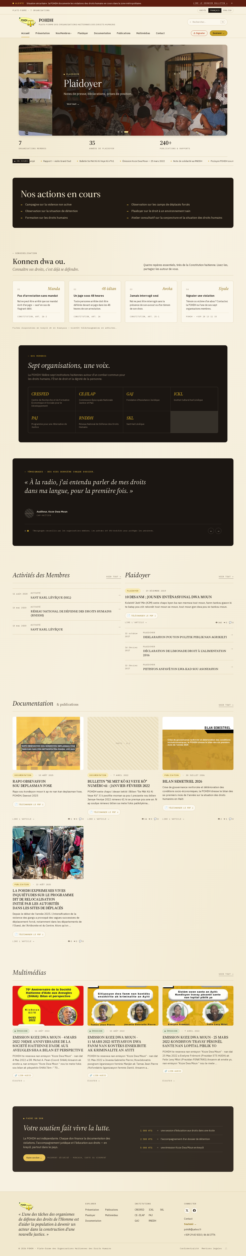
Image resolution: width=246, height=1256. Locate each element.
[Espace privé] (226, 1248)
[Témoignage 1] (25, 531)
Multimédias (143, 33)
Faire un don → (34, 1157)
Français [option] (215, 10)
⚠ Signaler (199, 33)
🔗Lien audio (23, 1075)
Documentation (102, 33)
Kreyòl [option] (203, 10)
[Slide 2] (124, 132)
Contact (160, 33)
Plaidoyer (83, 33)
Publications (123, 33)
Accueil (25, 33)
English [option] (227, 10)
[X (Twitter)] (187, 1211)
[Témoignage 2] (28, 531)
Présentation (42, 33)
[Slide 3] (127, 132)
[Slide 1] (120, 132)
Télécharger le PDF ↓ (141, 615)
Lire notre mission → (44, 126)
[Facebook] (194, 1211)
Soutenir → (219, 33)
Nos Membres (64, 33)
